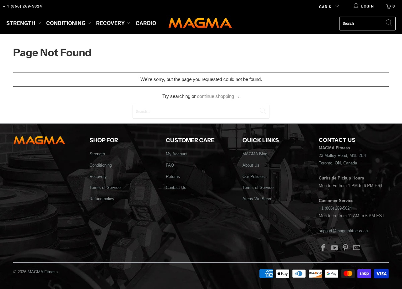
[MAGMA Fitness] (200, 23)
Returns (173, 176)
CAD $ (325, 7)
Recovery (110, 23)
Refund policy (102, 198)
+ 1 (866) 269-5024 (22, 6)
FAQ (170, 165)
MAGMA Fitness (43, 272)
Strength (20, 23)
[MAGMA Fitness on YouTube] (334, 248)
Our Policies (253, 176)
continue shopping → (218, 96)
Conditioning (65, 23)
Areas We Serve (257, 198)
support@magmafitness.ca (343, 230)
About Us (250, 165)
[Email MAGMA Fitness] (357, 248)
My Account (176, 154)
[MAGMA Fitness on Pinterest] (345, 248)
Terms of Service (105, 187)
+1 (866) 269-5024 (335, 208)
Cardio (146, 23)
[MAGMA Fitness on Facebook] (323, 248)
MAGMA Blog (254, 154)
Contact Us (176, 187)
